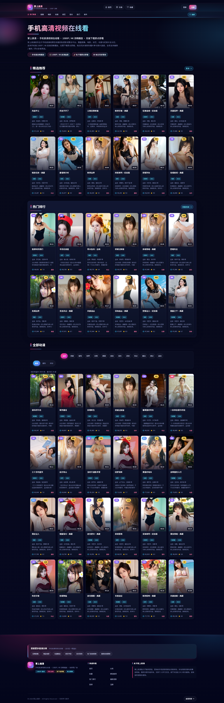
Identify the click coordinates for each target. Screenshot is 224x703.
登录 (184, 7)
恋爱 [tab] (72, 356)
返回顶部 (189, 699)
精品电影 (46, 654)
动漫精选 (57, 654)
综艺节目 (68, 654)
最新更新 (113, 679)
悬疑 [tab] (104, 356)
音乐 (71, 14)
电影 (49, 14)
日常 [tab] (96, 356)
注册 (192, 7)
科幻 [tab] (136, 356)
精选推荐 (113, 674)
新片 (85, 14)
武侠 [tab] (128, 356)
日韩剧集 (35, 654)
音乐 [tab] (120, 356)
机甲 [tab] (88, 356)
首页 (91, 668)
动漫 (56, 14)
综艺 (64, 14)
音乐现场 (79, 654)
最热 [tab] (44, 363)
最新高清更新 (105, 654)
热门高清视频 (91, 654)
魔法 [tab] (144, 356)
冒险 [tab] (80, 356)
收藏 (91, 674)
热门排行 (92, 679)
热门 (78, 14)
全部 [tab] (64, 356)
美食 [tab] (112, 356)
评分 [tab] (51, 363)
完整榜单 (185, 207)
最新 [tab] (36, 363)
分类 (111, 668)
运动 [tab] (159, 356)
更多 (187, 68)
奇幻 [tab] (152, 356)
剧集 (42, 14)
